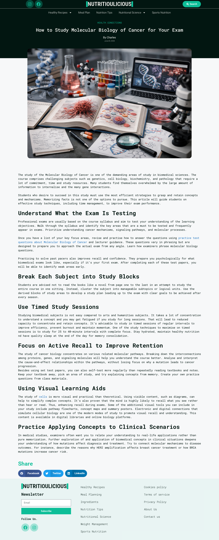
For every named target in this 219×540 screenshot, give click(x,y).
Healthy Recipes (57, 12)
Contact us (152, 516)
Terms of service (157, 494)
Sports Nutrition (161, 12)
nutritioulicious (109, 4)
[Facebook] (39, 4)
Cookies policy (155, 487)
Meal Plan (84, 12)
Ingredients (89, 502)
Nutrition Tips (104, 12)
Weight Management (94, 524)
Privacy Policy (155, 502)
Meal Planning (91, 494)
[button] (30, 473)
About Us (150, 509)
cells (43, 396)
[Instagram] (30, 4)
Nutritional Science (130, 12)
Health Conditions (109, 22)
